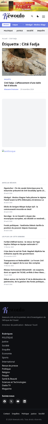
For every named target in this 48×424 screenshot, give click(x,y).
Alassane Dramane (11, 89)
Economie (7, 353)
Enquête (41, 30)
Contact (6, 413)
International (8, 361)
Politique (6, 368)
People (5, 375)
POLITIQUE (8, 30)
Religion (6, 372)
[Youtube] (17, 401)
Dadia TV (6, 385)
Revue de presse (10, 365)
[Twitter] (11, 401)
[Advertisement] (24, 123)
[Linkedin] (24, 401)
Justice (20, 30)
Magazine (7, 388)
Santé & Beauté (9, 378)
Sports (5, 357)
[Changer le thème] (37, 17)
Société (30, 30)
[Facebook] (4, 401)
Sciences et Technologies (14, 382)
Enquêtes (16, 413)
